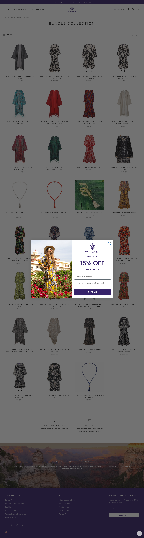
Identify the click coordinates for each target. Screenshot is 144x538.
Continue (92, 292)
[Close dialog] (110, 243)
